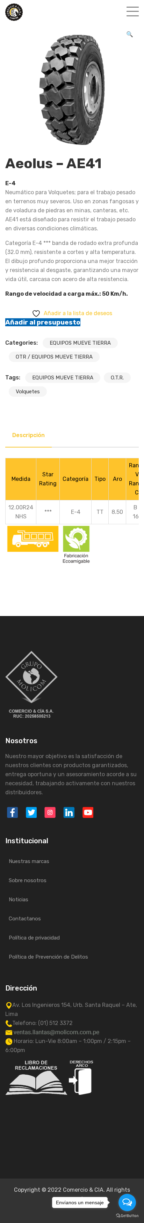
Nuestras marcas (29, 861)
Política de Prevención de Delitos (48, 957)
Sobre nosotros (27, 880)
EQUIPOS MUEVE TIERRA (80, 343)
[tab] (28, 435)
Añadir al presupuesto (42, 322)
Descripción (28, 435)
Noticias (18, 899)
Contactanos (25, 919)
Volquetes (28, 391)
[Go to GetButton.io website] (127, 1216)
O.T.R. (117, 378)
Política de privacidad (34, 938)
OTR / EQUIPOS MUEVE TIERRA (54, 357)
